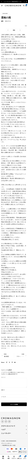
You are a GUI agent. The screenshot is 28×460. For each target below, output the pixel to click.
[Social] (2, 421)
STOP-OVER (5, 13)
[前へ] (8, 30)
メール (3, 396)
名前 (3, 390)
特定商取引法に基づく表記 (8, 445)
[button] (24, 1)
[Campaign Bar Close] (26, 1)
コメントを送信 (14, 404)
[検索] (24, 5)
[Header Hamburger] (2, 5)
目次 (14, 30)
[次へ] (20, 30)
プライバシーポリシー (6, 443)
